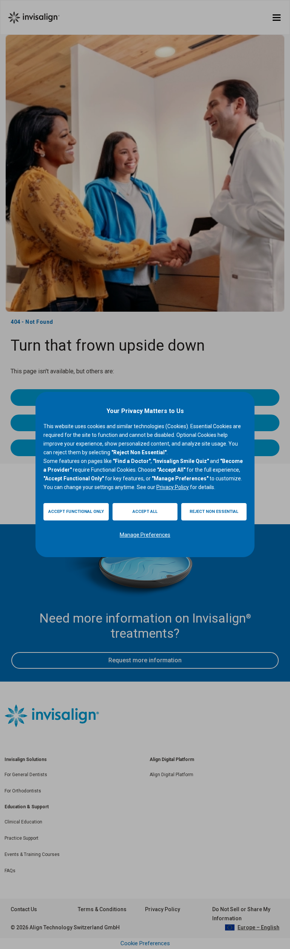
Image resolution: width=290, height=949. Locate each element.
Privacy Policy (172, 487)
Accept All (145, 511)
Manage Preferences (145, 535)
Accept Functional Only (76, 511)
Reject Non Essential (214, 511)
